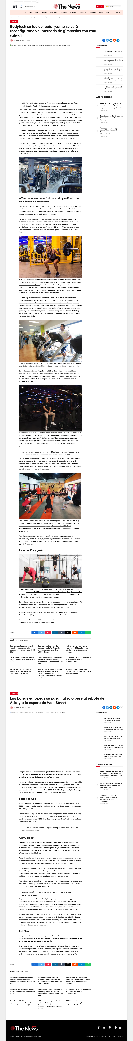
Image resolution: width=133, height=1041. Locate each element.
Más (107, 12)
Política (44, 12)
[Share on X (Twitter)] (107, 40)
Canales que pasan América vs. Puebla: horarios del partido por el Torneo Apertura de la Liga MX (113, 52)
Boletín (99, 6)
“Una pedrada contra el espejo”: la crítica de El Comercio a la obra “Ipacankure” (108, 131)
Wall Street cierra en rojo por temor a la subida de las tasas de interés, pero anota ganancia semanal (78, 649)
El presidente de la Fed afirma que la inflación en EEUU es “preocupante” (78, 660)
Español (111, 6)
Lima (30, 12)
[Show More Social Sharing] (121, 40)
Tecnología (63, 12)
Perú (24, 12)
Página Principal (14, 17)
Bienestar (73, 12)
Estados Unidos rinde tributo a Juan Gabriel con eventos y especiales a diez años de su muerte (113, 61)
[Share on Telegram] (118, 40)
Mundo (37, 12)
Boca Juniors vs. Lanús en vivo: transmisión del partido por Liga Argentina (111, 118)
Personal (18, 40)
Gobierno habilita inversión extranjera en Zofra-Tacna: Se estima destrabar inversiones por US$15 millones (50, 649)
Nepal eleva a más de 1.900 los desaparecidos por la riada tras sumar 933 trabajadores (113, 70)
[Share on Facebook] (103, 40)
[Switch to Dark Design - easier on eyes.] (120, 12)
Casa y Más (83, 12)
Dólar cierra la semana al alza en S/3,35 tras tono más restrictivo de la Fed (22, 660)
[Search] (117, 12)
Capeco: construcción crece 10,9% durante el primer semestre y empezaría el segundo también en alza (50, 661)
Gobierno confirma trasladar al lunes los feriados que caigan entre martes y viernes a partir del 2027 (22, 649)
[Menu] (13, 12)
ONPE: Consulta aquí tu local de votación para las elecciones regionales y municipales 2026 (111, 106)
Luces (101, 12)
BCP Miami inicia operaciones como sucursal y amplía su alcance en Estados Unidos (78, 671)
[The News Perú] (66, 6)
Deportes (93, 12)
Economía (53, 12)
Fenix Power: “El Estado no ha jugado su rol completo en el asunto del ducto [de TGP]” (20, 671)
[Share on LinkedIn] (110, 40)
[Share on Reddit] (114, 40)
